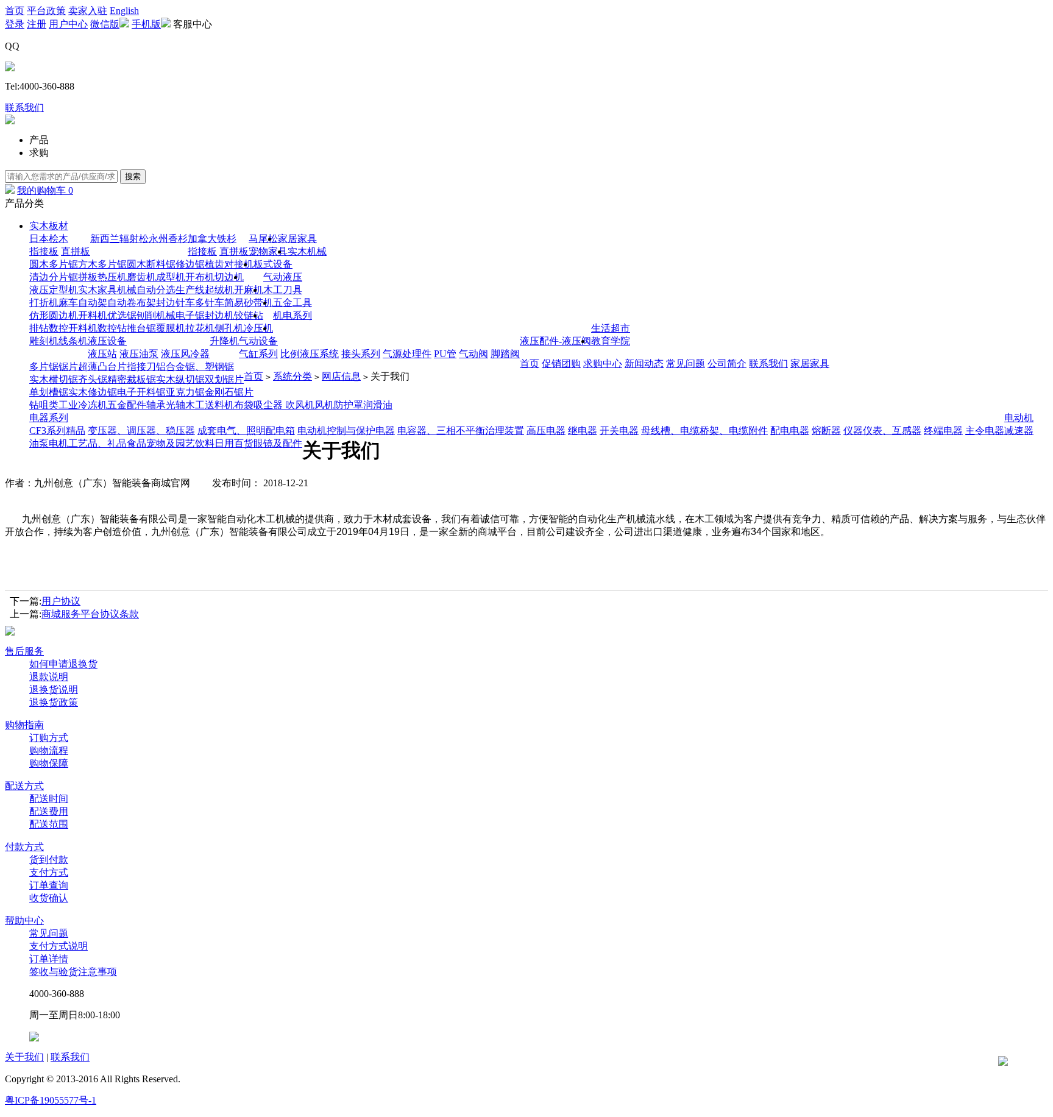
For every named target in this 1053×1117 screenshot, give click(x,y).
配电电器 (789, 430)
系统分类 (292, 376)
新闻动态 (644, 363)
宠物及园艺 (170, 443)
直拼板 (75, 251)
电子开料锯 (141, 392)
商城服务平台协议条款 (90, 614)
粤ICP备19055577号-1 (50, 1100)
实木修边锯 (92, 392)
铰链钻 (248, 315)
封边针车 (175, 302)
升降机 (224, 341)
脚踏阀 (505, 354)
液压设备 (107, 341)
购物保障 (48, 763)
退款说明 (48, 677)
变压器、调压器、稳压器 (141, 430)
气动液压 (282, 277)
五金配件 (126, 405)
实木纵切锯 (180, 379)
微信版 (104, 24)
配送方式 (24, 786)
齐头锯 (92, 379)
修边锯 (190, 264)
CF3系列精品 (57, 430)
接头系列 (360, 354)
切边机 (229, 277)
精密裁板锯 (131, 379)
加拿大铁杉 (212, 238)
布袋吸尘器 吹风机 (274, 405)
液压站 (102, 354)
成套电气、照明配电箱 (246, 430)
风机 (324, 405)
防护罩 (348, 405)
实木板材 (48, 226)
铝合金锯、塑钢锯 (195, 366)
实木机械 (307, 251)
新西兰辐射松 (119, 238)
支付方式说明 (58, 946)
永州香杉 (168, 238)
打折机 (43, 302)
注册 (36, 24)
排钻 (39, 328)
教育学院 (610, 341)
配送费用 (48, 811)
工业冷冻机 (82, 405)
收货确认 (48, 898)
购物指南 (24, 725)
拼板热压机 (102, 277)
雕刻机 (43, 341)
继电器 (582, 430)
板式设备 (273, 264)
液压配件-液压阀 (555, 341)
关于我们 (24, 1057)
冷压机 (258, 328)
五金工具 (292, 302)
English (124, 10)
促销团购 (561, 363)
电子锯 (190, 315)
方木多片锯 (102, 264)
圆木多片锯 (53, 264)
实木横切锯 (53, 379)
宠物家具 (268, 251)
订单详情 (48, 959)
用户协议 (60, 601)
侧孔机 (229, 328)
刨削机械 (156, 315)
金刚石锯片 (229, 392)
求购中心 (602, 363)
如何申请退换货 (63, 664)
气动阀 (473, 354)
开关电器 (619, 430)
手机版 (146, 24)
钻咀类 (43, 405)
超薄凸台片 (102, 366)
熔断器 (826, 430)
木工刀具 (282, 290)
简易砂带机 (248, 302)
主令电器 (984, 430)
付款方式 (24, 847)
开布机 (199, 277)
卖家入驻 (87, 10)
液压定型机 (53, 290)
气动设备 (258, 341)
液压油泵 (138, 354)
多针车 (209, 302)
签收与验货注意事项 (73, 971)
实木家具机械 (107, 290)
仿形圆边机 (53, 315)
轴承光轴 (165, 405)
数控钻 (112, 328)
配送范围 (48, 824)
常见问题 (685, 363)
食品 (136, 443)
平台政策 (46, 10)
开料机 (92, 315)
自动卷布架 (131, 302)
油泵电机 (48, 443)
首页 (14, 10)
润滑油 (377, 405)
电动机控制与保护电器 (346, 430)
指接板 (43, 251)
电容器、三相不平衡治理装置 (460, 430)
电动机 (1019, 418)
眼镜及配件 (278, 443)
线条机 (73, 341)
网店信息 (341, 376)
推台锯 (141, 328)
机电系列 (292, 315)
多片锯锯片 (53, 366)
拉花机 (199, 328)
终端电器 (943, 430)
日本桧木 (48, 238)
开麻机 (248, 290)
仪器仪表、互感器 (882, 430)
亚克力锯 (185, 392)
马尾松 (263, 238)
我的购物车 (45, 190)
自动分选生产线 (170, 290)
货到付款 (48, 859)
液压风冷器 (185, 354)
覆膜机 (170, 328)
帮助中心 (24, 920)
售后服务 (24, 651)
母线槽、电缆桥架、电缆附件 (704, 430)
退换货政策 (53, 702)
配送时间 (48, 798)
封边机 (219, 315)
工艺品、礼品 (97, 443)
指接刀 (141, 366)
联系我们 (24, 107)
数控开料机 (73, 328)
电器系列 (48, 418)
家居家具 (297, 238)
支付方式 (48, 872)
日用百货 (234, 443)
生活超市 (610, 328)
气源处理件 (407, 354)
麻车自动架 (82, 302)
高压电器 (546, 430)
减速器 (1019, 430)
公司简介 (726, 363)
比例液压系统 (309, 354)
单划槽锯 (48, 392)
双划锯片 (224, 379)
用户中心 (68, 24)
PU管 (445, 354)
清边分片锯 (53, 277)
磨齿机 (141, 277)
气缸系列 (258, 354)
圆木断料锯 (151, 264)
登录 (14, 24)
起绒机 (219, 290)
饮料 (204, 443)
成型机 (170, 277)
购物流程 (48, 750)
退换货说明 (53, 689)
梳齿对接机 (229, 264)
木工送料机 (209, 405)
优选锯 (121, 315)
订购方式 (48, 737)
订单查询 (48, 885)
